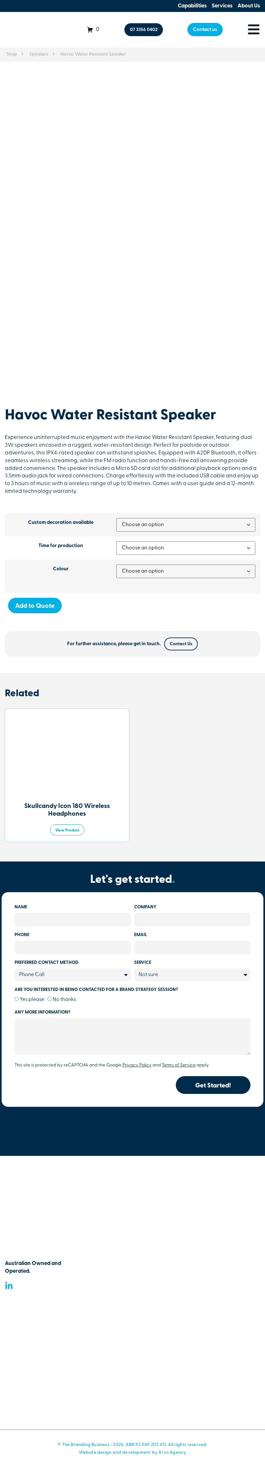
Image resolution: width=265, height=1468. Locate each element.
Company (145, 907)
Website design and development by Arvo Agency (132, 1452)
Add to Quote (35, 606)
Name (21, 907)
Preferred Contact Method (47, 963)
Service (142, 963)
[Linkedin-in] (9, 1286)
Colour (61, 569)
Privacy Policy (137, 1065)
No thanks (64, 999)
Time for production (60, 546)
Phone (22, 935)
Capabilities (192, 6)
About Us (249, 6)
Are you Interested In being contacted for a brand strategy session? (96, 990)
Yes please (32, 999)
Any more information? (42, 1012)
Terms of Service (179, 1065)
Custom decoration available (60, 522)
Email (140, 935)
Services (222, 6)
